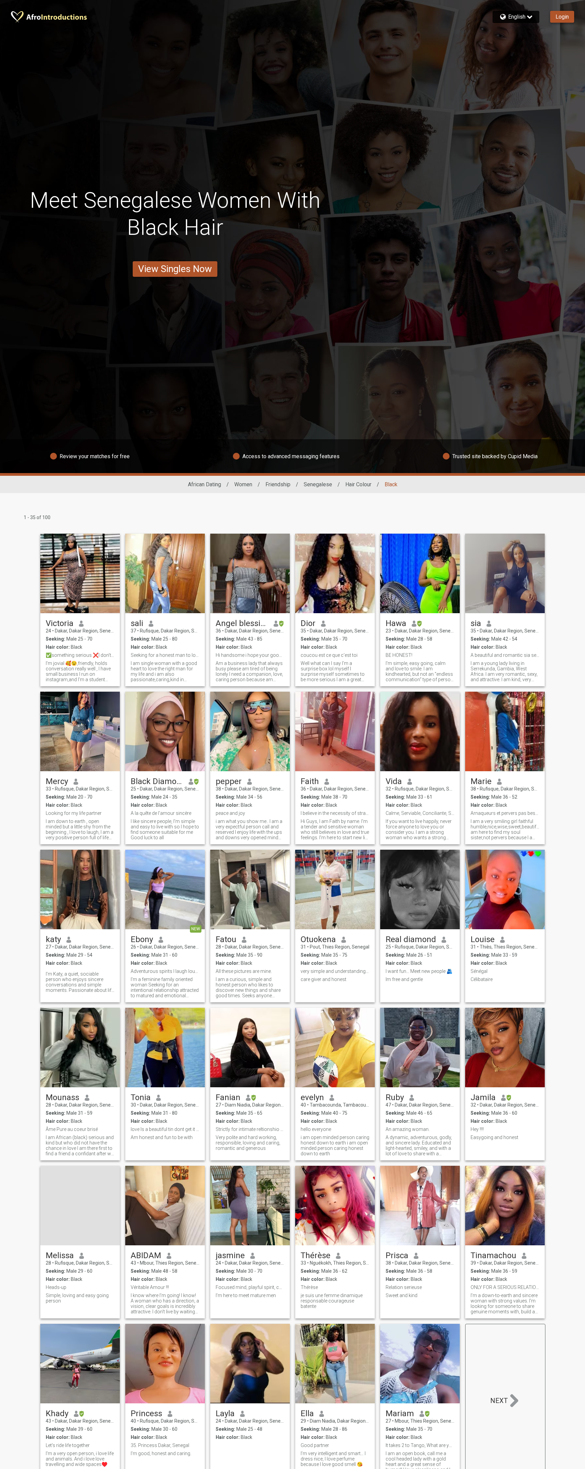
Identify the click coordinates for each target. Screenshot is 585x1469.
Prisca (397, 1255)
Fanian (228, 1097)
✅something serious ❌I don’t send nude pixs (80, 655)
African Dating (204, 484)
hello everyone (316, 1129)
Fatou (226, 939)
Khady (57, 1413)
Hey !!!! (477, 1129)
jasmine (230, 1255)
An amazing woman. (408, 1129)
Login (562, 17)
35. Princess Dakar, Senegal (160, 1445)
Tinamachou (493, 1255)
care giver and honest (323, 979)
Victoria (59, 623)
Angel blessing (242, 623)
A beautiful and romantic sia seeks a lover (505, 655)
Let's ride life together (68, 1445)
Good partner (315, 1445)
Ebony (142, 939)
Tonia (141, 1097)
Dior (308, 623)
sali (137, 623)
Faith (310, 781)
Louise (483, 939)
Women (243, 484)
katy (53, 939)
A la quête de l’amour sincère (161, 813)
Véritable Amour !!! (150, 1287)
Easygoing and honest (494, 1137)
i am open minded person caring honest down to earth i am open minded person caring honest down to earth (335, 1145)
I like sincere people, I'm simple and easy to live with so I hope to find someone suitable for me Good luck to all (165, 829)
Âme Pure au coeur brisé (72, 1129)
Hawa (396, 623)
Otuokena (318, 939)
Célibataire (482, 979)
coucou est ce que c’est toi (329, 655)
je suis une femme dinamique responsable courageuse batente (332, 1301)
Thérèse (315, 1255)
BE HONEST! (399, 655)
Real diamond (411, 939)
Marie (481, 781)
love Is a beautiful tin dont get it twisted (165, 1129)
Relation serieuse (404, 1287)
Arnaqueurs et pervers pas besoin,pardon (505, 813)
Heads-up (56, 1287)
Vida (394, 781)
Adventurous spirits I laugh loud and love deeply (165, 971)
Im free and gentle (404, 979)
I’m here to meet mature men (246, 1295)
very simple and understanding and (335, 971)
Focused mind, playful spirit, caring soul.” (250, 1287)
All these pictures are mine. (244, 971)
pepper (229, 781)
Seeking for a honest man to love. (165, 655)
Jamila (483, 1097)
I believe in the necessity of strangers (335, 813)
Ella (307, 1413)
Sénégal (479, 971)
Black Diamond (157, 781)
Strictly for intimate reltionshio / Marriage (250, 1129)
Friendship (277, 484)
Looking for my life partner (74, 813)
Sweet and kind (401, 1295)
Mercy (57, 781)
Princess (146, 1413)
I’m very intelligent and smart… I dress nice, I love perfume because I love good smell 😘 (333, 1459)
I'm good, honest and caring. (161, 1453)
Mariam (400, 1413)
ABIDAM (146, 1255)
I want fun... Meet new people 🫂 (419, 971)
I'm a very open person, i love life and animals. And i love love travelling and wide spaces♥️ (80, 1459)
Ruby (395, 1097)
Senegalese (318, 484)
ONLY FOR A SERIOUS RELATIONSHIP (505, 1287)
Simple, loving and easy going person (77, 1298)
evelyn (312, 1097)
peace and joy (230, 813)
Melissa (60, 1255)
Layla (225, 1413)
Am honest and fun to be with (162, 1137)
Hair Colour (358, 484)
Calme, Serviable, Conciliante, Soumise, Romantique (420, 813)
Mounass (62, 1097)
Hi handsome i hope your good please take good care (250, 655)
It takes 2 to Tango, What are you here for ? (420, 1445)
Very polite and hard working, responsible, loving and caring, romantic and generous (248, 1143)
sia (476, 623)
